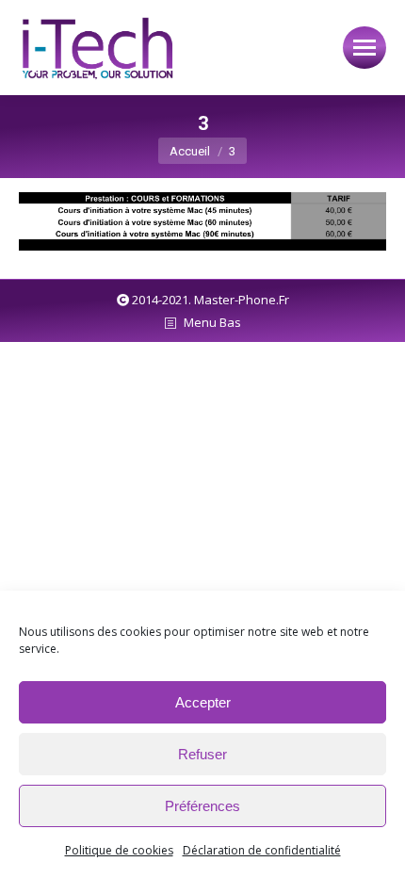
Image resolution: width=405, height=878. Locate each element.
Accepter (203, 702)
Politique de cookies (119, 850)
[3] (202, 222)
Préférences (202, 806)
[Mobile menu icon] (364, 47)
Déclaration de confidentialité (262, 850)
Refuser (202, 754)
